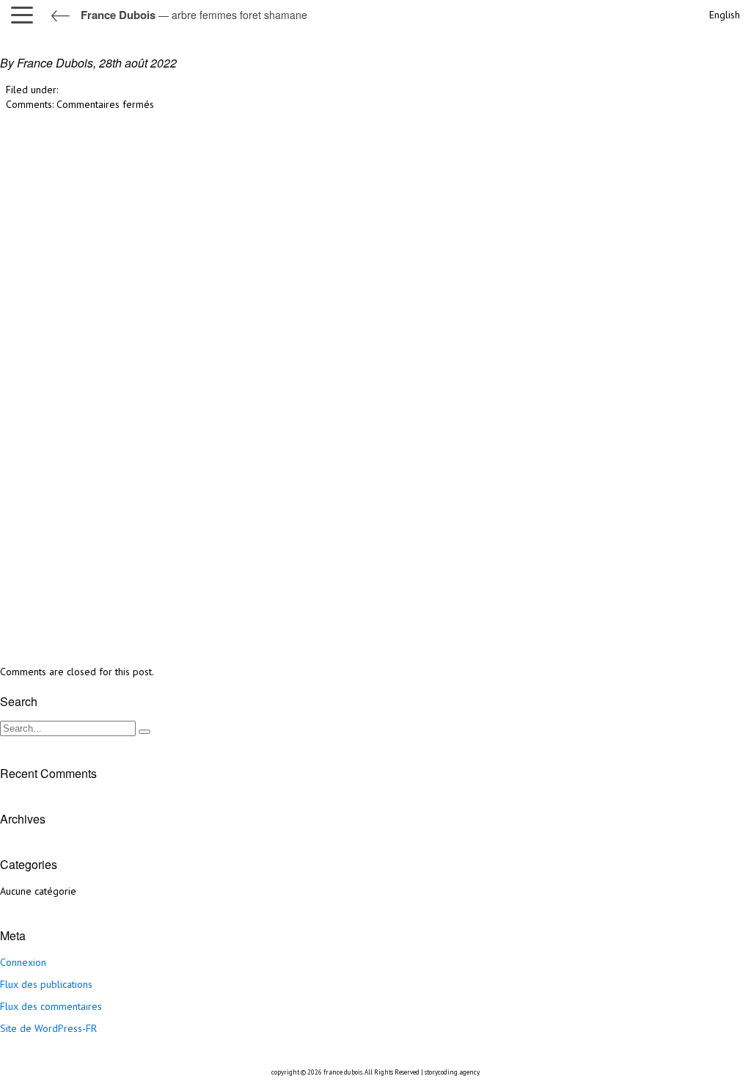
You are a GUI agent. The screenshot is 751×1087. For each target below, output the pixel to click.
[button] (25, 14)
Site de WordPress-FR (48, 1028)
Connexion (23, 962)
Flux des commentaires (51, 1006)
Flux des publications (46, 984)
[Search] (144, 732)
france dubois (342, 1072)
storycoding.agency (452, 1072)
